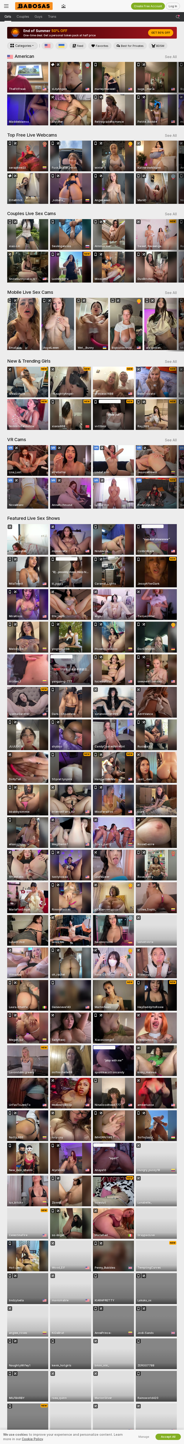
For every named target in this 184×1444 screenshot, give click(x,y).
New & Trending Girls (28, 361)
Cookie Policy (32, 1439)
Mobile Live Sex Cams (30, 292)
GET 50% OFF (160, 32)
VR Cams (16, 439)
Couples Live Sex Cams (31, 213)
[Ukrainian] (61, 45)
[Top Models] (63, 6)
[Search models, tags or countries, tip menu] (177, 17)
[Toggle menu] (6, 6)
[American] (48, 45)
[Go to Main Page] (35, 6)
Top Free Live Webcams (32, 135)
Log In (173, 6)
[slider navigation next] (175, 93)
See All (171, 57)
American (24, 56)
